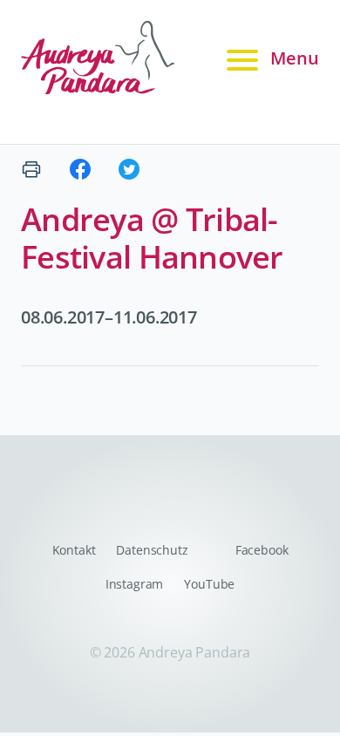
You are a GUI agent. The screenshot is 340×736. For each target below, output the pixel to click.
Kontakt (74, 550)
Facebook (262, 550)
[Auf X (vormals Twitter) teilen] (129, 169)
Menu (294, 58)
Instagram (134, 584)
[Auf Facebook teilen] (80, 169)
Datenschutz (151, 550)
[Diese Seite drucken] (31, 169)
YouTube (209, 584)
